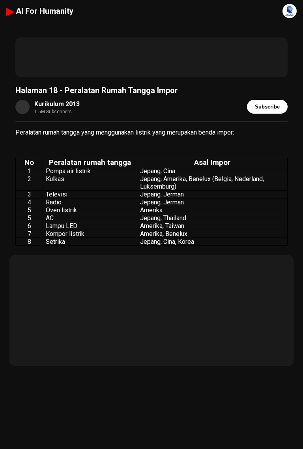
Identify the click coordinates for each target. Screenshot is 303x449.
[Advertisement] (151, 57)
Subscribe (267, 107)
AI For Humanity (39, 11)
